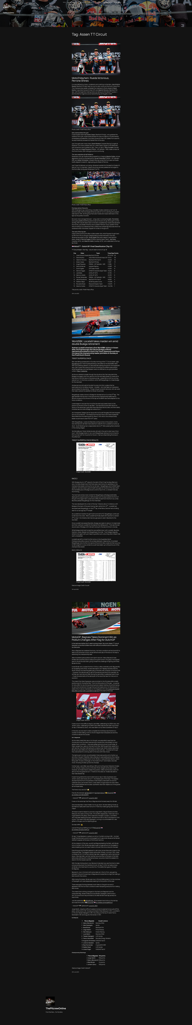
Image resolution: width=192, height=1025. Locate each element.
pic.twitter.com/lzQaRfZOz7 (104, 902)
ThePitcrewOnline (8, 13)
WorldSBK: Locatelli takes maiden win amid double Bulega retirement (95, 342)
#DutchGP (110, 793)
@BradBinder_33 (90, 900)
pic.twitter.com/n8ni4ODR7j (80, 795)
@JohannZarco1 (100, 793)
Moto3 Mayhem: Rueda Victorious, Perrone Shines (90, 79)
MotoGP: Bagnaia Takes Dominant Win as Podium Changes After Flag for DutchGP (94, 638)
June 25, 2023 (93, 798)
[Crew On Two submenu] (94, 2)
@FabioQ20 (88, 793)
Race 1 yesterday (82, 371)
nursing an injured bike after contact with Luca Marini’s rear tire (95, 690)
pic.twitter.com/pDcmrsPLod (80, 830)
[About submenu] (126, 2)
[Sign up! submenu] (71, 2)
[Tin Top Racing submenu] (121, 2)
